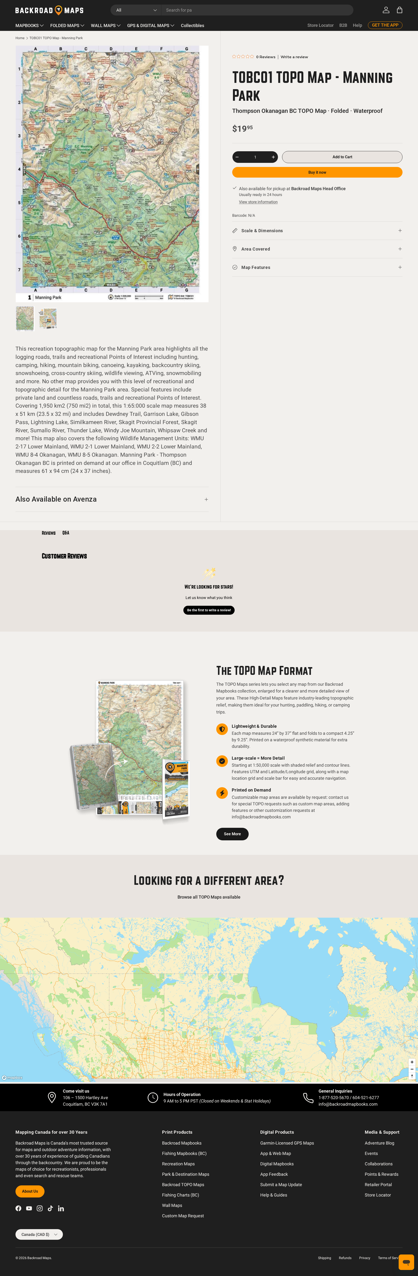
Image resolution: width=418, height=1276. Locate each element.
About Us (30, 1191)
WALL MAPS (103, 25)
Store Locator (320, 25)
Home (19, 38)
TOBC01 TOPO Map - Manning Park (56, 38)
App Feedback (274, 1174)
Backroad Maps (39, 1258)
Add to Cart (342, 157)
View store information (258, 202)
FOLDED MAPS (64, 25)
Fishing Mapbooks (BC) (184, 1153)
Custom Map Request (183, 1215)
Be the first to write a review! (209, 610)
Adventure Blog (379, 1143)
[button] (399, 10)
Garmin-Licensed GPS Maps (287, 1143)
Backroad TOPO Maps (183, 1184)
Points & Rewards (381, 1174)
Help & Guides (273, 1194)
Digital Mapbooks (277, 1163)
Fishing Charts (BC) (180, 1194)
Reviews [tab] (49, 533)
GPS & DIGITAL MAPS (148, 25)
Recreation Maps (178, 1163)
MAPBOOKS (27, 25)
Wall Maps (172, 1205)
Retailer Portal (378, 1184)
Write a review (294, 57)
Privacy (364, 1258)
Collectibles (192, 25)
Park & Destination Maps (185, 1174)
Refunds (345, 1258)
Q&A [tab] (65, 532)
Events (371, 1153)
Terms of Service (390, 1258)
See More (232, 834)
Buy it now (317, 172)
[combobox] (232, 10)
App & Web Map (275, 1153)
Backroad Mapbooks (182, 1143)
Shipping (324, 1258)
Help (357, 25)
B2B (343, 25)
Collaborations (379, 1163)
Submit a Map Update (281, 1184)
